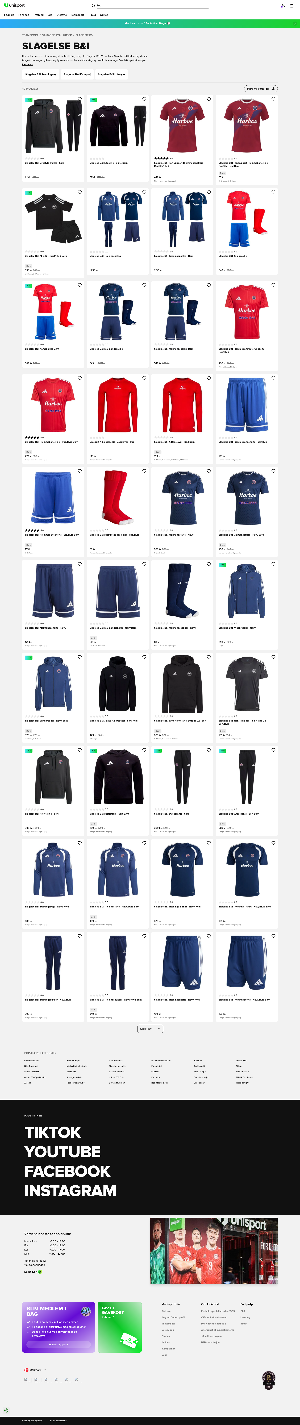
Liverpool (155, 1072)
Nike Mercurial (116, 1061)
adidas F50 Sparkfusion (35, 1077)
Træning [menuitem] (38, 15)
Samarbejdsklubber (57, 35)
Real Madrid (199, 1066)
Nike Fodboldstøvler (160, 1061)
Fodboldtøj (156, 1066)
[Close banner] (295, 24)
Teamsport (30, 35)
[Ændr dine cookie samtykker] (6, 1410)
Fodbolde (155, 1077)
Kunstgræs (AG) (74, 1077)
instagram (70, 1191)
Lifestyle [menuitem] (61, 15)
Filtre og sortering (258, 88)
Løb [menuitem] (50, 15)
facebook (67, 1172)
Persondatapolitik (58, 1421)
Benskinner (199, 1083)
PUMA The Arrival (244, 1077)
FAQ (242, 1311)
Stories (166, 1336)
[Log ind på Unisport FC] (283, 5)
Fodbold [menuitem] (9, 15)
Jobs (164, 1355)
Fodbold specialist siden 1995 (218, 1311)
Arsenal (27, 1083)
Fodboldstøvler (31, 1061)
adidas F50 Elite (116, 1077)
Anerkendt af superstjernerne (217, 1330)
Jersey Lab (168, 1330)
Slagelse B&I (84, 35)
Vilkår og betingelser (32, 1421)
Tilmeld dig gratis (58, 1344)
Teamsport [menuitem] (77, 15)
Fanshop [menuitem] (23, 15)
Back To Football (116, 1072)
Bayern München (117, 1083)
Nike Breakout (31, 1066)
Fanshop (198, 1061)
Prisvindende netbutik (213, 1324)
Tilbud (239, 1066)
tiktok (52, 1133)
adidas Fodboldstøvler (77, 1066)
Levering (245, 1317)
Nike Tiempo (200, 1072)
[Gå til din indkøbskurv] (292, 5)
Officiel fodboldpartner (214, 1317)
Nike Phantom (242, 1072)
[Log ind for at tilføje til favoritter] (80, 99)
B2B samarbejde (210, 1342)
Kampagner (168, 1349)
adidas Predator (31, 1072)
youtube (62, 1152)
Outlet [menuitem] (104, 15)
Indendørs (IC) (242, 1083)
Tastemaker (168, 1324)
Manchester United (118, 1066)
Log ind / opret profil (173, 1317)
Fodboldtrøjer (73, 1061)
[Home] (14, 5)
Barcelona (71, 1072)
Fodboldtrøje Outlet (76, 1083)
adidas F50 (241, 1061)
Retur (243, 1324)
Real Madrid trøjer (159, 1083)
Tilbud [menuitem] (92, 15)
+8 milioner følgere (211, 1336)
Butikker (167, 1311)
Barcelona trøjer (201, 1077)
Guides (166, 1342)
